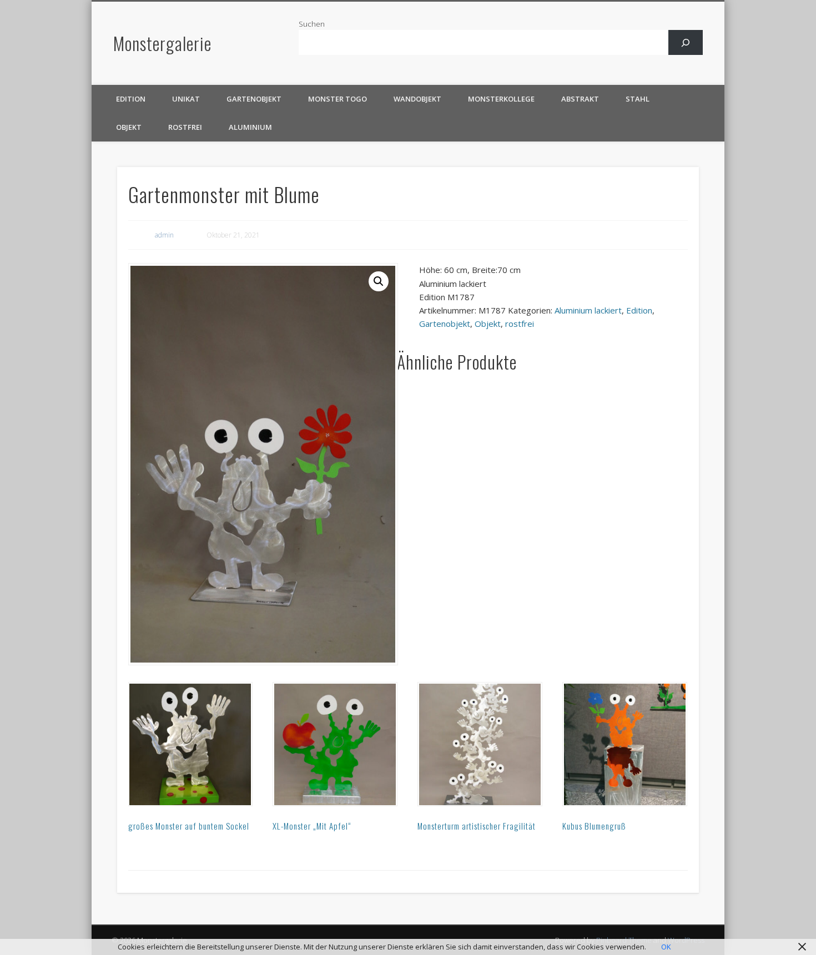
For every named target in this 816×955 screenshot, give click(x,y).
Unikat (186, 99)
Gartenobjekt (253, 99)
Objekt (129, 127)
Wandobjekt (417, 99)
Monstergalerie (162, 43)
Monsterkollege (501, 99)
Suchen (312, 24)
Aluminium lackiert (588, 310)
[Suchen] (685, 42)
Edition (130, 99)
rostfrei (185, 127)
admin (164, 235)
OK (666, 947)
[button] (379, 281)
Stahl (637, 99)
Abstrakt (580, 99)
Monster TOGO (337, 99)
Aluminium (250, 127)
